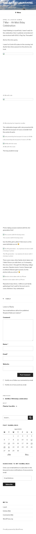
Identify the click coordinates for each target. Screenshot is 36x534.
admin (19, 19)
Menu (19, 12)
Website (6, 364)
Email (5, 354)
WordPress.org (8, 519)
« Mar (9, 454)
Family (8, 298)
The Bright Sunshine (18, 2)
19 (31, 443)
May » (27, 454)
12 (31, 440)
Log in (5, 507)
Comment (6, 317)
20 (4, 447)
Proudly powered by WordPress (13, 529)
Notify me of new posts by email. (15, 385)
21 (9, 447)
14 (9, 443)
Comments (8, 515)
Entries (7, 511)
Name (5, 344)
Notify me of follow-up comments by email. (19, 380)
